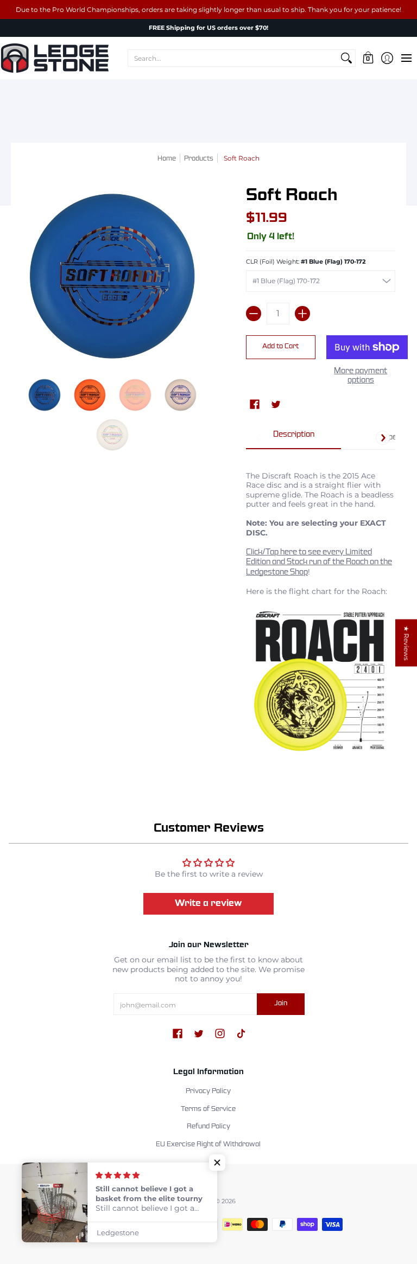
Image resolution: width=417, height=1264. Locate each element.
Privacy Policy (208, 1091)
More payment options (360, 376)
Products (198, 159)
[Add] (302, 313)
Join (280, 1003)
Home (166, 159)
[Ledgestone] (54, 58)
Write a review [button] (208, 903)
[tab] (293, 438)
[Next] (382, 437)
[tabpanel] (320, 609)
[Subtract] (253, 313)
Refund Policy (208, 1126)
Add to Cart (280, 346)
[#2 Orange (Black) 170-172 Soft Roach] (90, 395)
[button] (367, 58)
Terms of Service (208, 1109)
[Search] (346, 58)
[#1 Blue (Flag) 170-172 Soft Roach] (44, 395)
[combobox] (233, 58)
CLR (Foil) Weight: (305, 261)
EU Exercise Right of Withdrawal (208, 1144)
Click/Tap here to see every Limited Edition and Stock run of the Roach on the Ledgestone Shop (319, 562)
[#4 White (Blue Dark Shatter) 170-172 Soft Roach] (180, 395)
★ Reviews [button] (406, 642)
